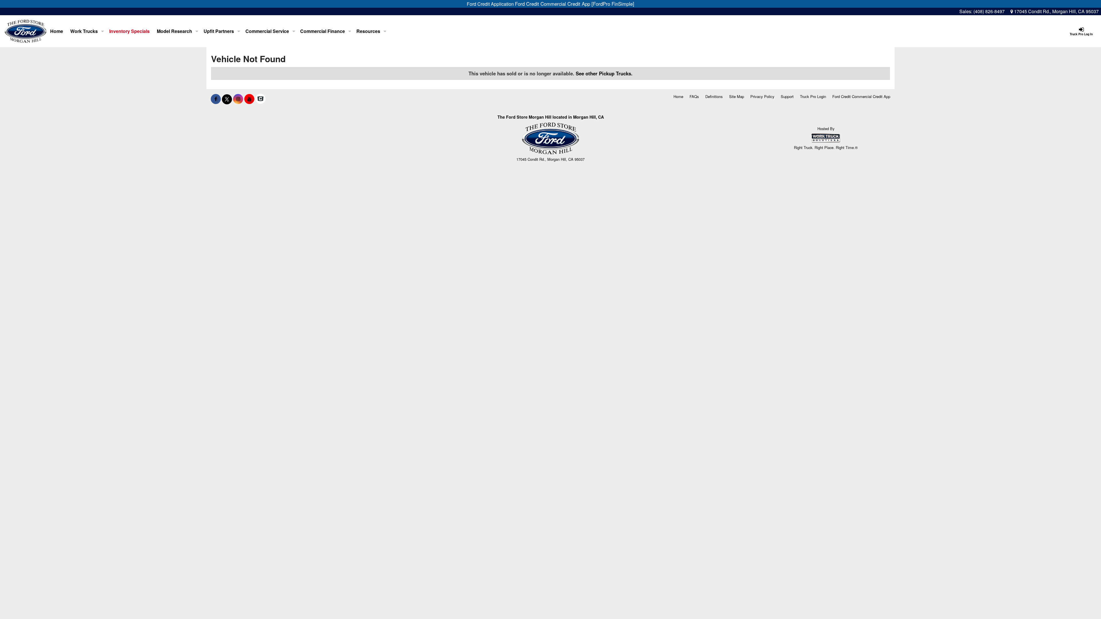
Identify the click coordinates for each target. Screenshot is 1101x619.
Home (56, 31)
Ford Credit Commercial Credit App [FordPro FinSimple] (574, 3)
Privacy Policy (762, 96)
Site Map (736, 96)
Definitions (714, 96)
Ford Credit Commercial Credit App (861, 96)
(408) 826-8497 (989, 11)
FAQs (694, 96)
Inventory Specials (129, 31)
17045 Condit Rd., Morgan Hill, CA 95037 (1056, 11)
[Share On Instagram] (238, 99)
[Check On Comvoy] (260, 99)
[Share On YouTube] (249, 99)
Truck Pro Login (813, 96)
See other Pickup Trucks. (604, 73)
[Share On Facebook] (216, 99)
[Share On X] (227, 99)
